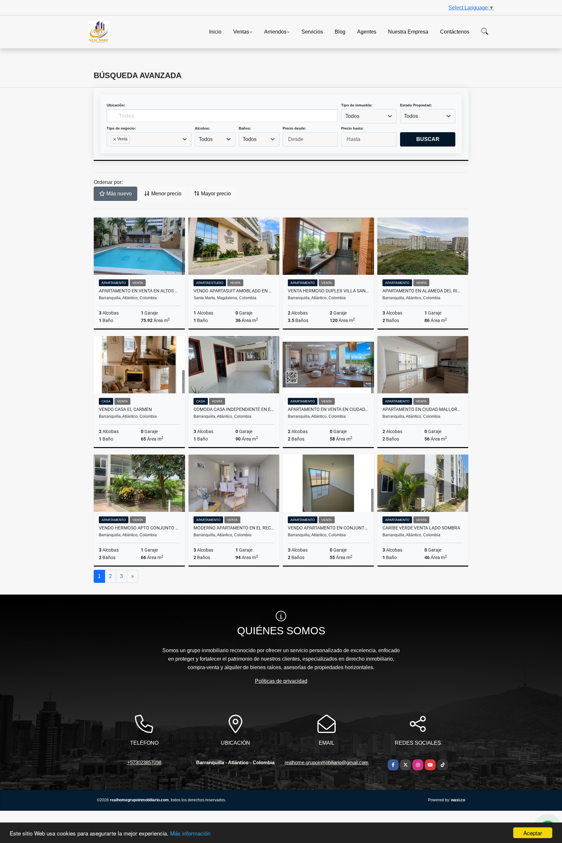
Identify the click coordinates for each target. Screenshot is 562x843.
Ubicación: (116, 105)
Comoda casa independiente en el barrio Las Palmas (234, 409)
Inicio (215, 31)
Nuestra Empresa (408, 31)
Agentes (366, 31)
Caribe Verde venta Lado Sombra (421, 527)
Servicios (312, 31)
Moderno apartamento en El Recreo (234, 527)
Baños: (245, 128)
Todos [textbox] (352, 116)
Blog (340, 31)
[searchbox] (112, 150)
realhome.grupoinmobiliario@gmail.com (326, 762)
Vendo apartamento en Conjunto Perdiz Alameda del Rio (328, 527)
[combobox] (368, 116)
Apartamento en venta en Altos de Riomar (139, 290)
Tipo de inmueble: (356, 105)
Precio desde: (294, 128)
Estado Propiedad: (416, 105)
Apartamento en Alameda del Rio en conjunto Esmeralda (422, 290)
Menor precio (165, 193)
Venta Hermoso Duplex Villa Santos (328, 290)
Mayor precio (215, 193)
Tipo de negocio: (121, 128)
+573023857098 (144, 762)
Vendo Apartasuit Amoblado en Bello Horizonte (234, 290)
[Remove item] (115, 139)
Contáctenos (454, 31)
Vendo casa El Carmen (125, 409)
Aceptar (532, 833)
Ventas (241, 31)
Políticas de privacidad (281, 681)
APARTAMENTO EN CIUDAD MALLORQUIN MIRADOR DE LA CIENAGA (422, 409)
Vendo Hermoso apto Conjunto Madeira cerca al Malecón (139, 527)
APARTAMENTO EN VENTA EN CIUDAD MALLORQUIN (328, 409)
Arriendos (275, 31)
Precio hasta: (352, 128)
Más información (190, 833)
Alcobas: (202, 128)
